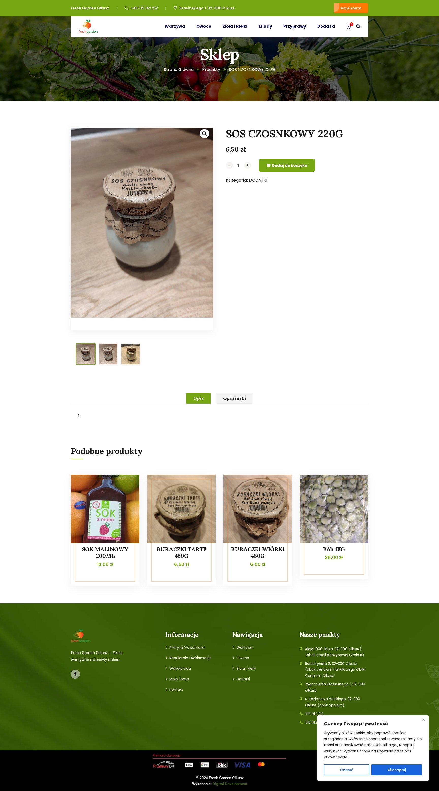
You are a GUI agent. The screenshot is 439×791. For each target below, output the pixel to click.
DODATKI (258, 180)
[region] (373, 748)
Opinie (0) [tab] (234, 398)
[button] (204, 133)
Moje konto (351, 8)
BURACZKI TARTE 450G (181, 552)
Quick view (126, 486)
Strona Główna (179, 69)
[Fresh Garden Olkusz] (88, 26)
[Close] (423, 719)
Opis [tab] (198, 398)
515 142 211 (314, 722)
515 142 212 (314, 713)
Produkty (211, 69)
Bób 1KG (334, 549)
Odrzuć (346, 769)
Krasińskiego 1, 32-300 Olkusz (207, 8)
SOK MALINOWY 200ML (105, 552)
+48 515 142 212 (144, 8)
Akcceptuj (396, 769)
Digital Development (230, 784)
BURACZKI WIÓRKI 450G (257, 552)
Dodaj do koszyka (289, 165)
